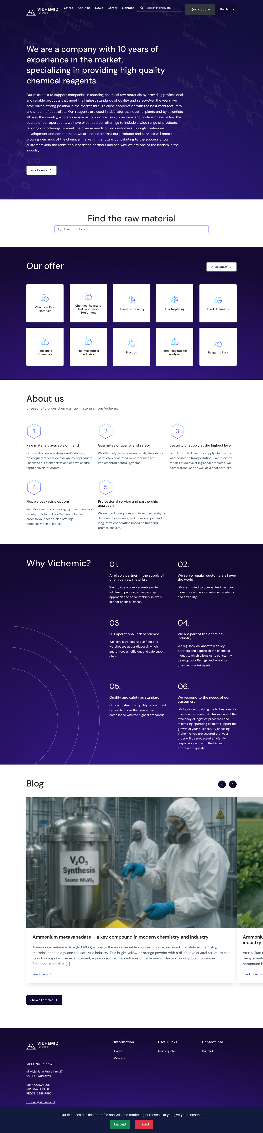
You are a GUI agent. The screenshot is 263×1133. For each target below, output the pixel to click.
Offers (68, 8)
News (99, 8)
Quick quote (200, 9)
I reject (144, 1124)
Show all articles (41, 1000)
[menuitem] (227, 9)
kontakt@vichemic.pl (40, 1102)
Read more (40, 974)
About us (84, 8)
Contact (128, 8)
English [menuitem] (225, 9)
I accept (120, 1124)
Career (112, 8)
